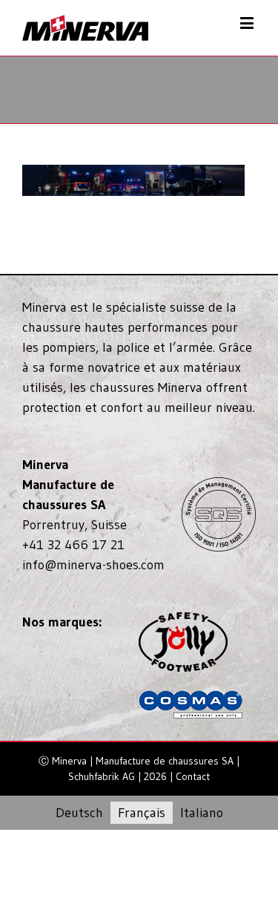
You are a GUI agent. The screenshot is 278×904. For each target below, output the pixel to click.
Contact (193, 776)
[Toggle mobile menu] (248, 22)
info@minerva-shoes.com (93, 565)
